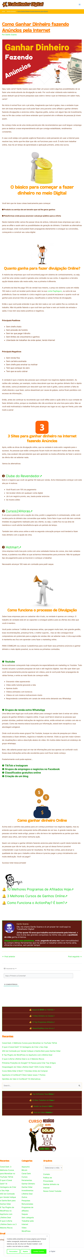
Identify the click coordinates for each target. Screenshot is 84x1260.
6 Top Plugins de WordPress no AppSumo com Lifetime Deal (27, 1055)
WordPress (26, 1231)
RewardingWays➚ (43, 1028)
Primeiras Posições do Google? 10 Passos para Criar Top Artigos (29, 1063)
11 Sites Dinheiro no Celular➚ (43, 1016)
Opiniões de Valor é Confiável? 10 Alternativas (21, 1079)
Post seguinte (75, 956)
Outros (24, 1197)
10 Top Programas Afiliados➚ (43, 1022)
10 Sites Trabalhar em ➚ (43, 1100)
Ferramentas (27, 1180)
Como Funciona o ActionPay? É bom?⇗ (37, 903)
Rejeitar (25, 1251)
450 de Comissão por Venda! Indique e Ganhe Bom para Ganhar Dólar (31, 1051)
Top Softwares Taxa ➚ (43, 1094)
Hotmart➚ (13, 547)
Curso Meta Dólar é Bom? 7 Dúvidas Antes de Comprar (25, 1071)
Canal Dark (26, 1173)
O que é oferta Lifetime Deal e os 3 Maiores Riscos (23, 1059)
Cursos (24, 1177)
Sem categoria (28, 1217)
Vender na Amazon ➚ (43, 1106)
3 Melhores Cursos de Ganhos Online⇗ (37, 896)
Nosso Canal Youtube (52, 1191)
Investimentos (27, 1190)
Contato (46, 1174)
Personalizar (13, 1251)
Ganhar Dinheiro (28, 1184)
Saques (25, 1214)
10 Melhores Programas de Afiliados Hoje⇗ (40, 889)
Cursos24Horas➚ (19, 511)
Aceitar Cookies (38, 1251)
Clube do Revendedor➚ (24, 476)
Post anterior (8, 956)
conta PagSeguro (54, 291)
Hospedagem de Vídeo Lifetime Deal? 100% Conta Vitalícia (26, 1067)
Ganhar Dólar (27, 1187)
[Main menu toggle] (79, 4)
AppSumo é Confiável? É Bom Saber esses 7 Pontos (23, 1075)
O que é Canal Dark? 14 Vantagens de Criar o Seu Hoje (25, 1047)
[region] (26, 1245)
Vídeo (24, 1228)
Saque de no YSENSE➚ (43, 1010)
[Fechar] (47, 1236)
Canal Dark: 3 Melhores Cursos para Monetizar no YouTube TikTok (29, 1043)
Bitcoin (24, 1170)
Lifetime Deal (27, 1194)
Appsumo (26, 1167)
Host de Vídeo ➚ (43, 1112)
